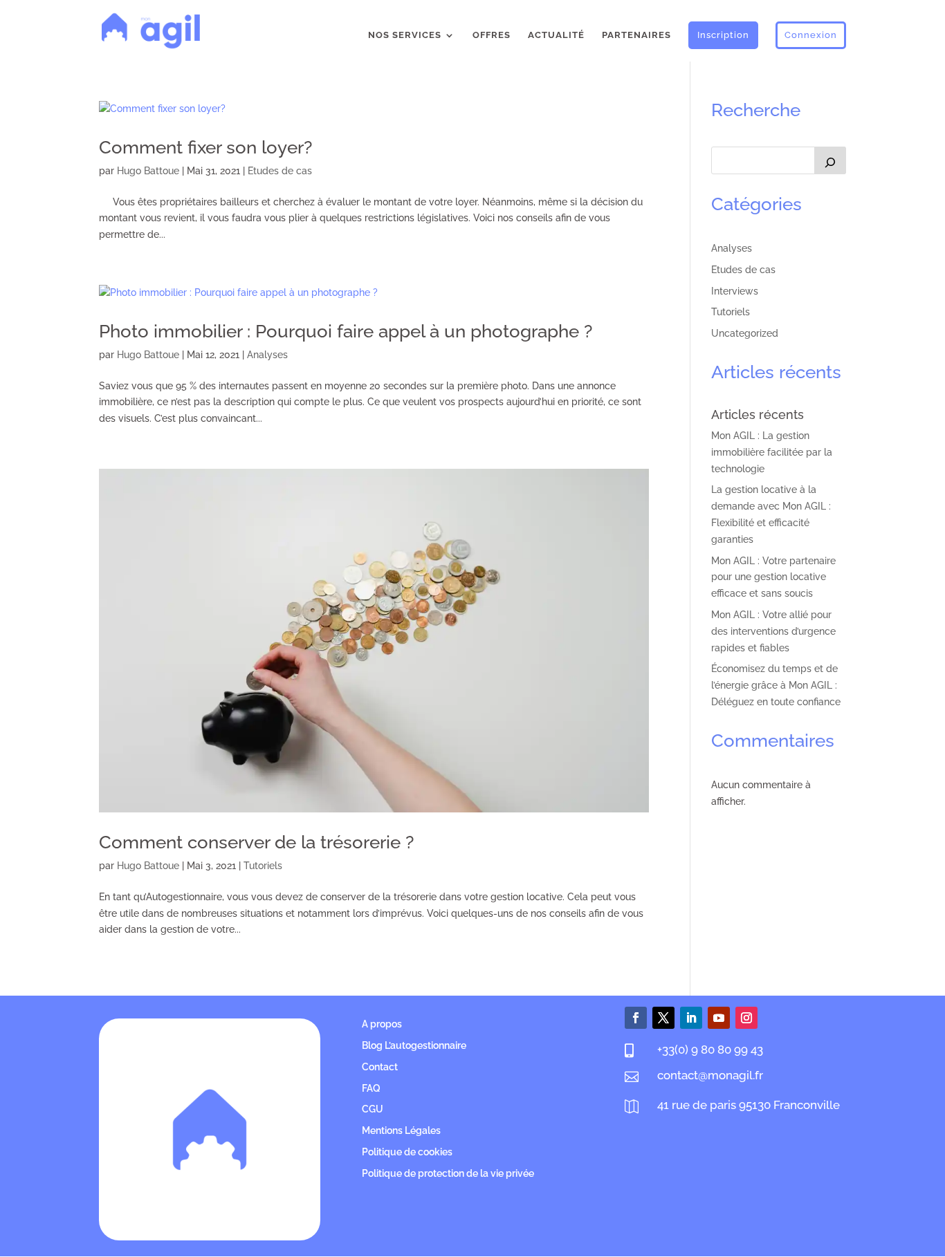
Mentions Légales (401, 1130)
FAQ (371, 1088)
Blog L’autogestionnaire (414, 1045)
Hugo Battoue (148, 170)
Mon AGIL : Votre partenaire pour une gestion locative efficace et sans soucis (773, 577)
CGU (372, 1109)
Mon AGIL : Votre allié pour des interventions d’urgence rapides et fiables (773, 631)
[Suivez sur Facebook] (636, 1018)
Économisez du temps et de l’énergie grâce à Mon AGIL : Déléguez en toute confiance (776, 685)
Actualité (556, 35)
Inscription (723, 35)
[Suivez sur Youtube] (719, 1018)
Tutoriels (263, 865)
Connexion (811, 35)
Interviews (734, 291)
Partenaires (636, 35)
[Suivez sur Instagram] (746, 1018)
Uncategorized (744, 333)
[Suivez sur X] (663, 1018)
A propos (382, 1024)
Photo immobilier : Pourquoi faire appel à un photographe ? (345, 331)
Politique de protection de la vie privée (448, 1173)
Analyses (267, 354)
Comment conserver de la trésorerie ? (256, 842)
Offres (491, 35)
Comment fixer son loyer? (205, 147)
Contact (380, 1066)
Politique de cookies (407, 1151)
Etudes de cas (280, 170)
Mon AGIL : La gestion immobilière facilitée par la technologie (771, 452)
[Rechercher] (830, 160)
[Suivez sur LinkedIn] (691, 1018)
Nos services (404, 35)
